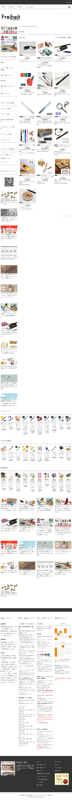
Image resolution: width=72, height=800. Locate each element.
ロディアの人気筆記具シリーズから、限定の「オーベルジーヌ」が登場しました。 (9, 276)
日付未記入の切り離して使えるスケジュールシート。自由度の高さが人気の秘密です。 (9, 257)
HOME (3, 7)
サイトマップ (4, 162)
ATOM (41, 785)
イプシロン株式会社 (41, 659)
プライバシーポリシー (42, 776)
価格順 (64, 37)
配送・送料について (41, 767)
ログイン (57, 764)
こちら (58, 679)
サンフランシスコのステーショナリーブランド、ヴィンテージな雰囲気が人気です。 (9, 351)
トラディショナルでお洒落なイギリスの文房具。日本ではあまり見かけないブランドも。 (9, 333)
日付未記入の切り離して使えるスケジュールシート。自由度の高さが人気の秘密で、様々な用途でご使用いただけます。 (45, 574)
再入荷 (35, 26)
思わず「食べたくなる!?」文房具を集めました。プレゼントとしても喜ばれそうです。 (9, 508)
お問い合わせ (58, 770)
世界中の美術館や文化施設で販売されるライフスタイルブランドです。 (9, 202)
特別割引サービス (6, 158)
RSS (38, 785)
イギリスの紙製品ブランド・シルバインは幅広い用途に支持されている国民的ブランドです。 (9, 237)
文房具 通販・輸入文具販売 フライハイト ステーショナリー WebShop (36, 795)
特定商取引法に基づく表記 (43, 773)
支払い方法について (41, 764)
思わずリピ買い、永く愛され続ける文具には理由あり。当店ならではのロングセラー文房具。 (9, 385)
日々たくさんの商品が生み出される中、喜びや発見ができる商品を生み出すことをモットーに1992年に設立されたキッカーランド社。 (63, 530)
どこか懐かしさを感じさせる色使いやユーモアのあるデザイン (9, 368)
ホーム (20, 26)
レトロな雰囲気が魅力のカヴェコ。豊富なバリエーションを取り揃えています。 (27, 529)
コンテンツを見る (29, 7)
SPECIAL (19, 7)
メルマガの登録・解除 (42, 779)
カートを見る (58, 767)
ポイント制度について (7, 154)
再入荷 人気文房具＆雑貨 (28, 26)
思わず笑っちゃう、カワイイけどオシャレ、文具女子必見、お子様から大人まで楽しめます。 (63, 509)
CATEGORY (11, 7)
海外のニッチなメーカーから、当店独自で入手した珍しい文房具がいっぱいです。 (9, 403)
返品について (40, 770)
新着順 (69, 37)
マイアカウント (58, 762)
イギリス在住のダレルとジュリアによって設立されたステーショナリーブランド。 (9, 295)
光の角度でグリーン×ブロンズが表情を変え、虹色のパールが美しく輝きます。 (9, 219)
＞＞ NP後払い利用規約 (42, 722)
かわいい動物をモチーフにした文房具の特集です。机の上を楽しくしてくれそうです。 (27, 508)
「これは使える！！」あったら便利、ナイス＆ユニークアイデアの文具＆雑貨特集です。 (9, 314)
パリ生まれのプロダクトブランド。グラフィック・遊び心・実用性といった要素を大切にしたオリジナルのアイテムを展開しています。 (45, 530)
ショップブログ (40, 782)
